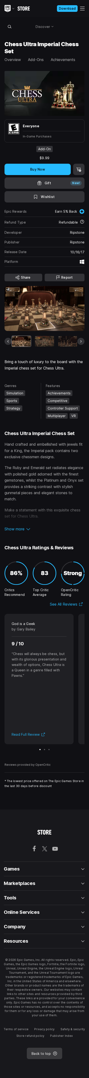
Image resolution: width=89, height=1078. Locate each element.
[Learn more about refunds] (82, 222)
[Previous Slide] (8, 341)
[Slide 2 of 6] (44, 341)
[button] (45, 529)
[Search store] (10, 26)
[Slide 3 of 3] (49, 749)
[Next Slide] (80, 341)
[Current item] (21, 341)
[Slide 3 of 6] (67, 341)
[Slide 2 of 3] (44, 749)
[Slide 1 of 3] (40, 749)
